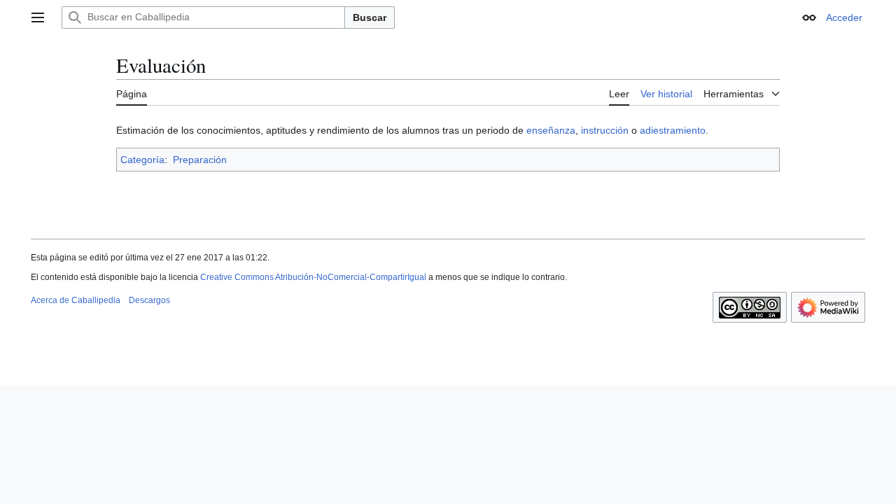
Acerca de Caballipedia (75, 300)
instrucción (605, 130)
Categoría (142, 159)
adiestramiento (673, 130)
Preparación (200, 159)
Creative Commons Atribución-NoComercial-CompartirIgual (313, 277)
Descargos (149, 300)
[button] (38, 17)
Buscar (369, 17)
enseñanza (550, 130)
